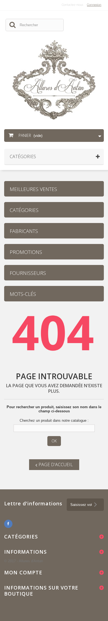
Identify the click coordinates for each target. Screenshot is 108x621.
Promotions (26, 252)
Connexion (94, 4)
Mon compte (23, 572)
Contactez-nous (72, 4)
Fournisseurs (28, 273)
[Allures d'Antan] (54, 80)
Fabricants (24, 231)
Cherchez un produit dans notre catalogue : (54, 420)
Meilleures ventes (33, 189)
